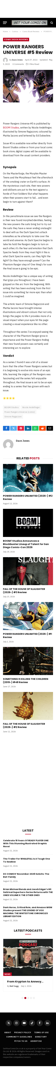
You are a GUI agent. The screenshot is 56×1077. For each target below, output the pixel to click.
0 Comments (18, 64)
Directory (41, 1037)
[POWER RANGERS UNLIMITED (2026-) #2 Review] (28, 478)
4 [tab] (31, 998)
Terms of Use (41, 1032)
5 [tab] (33, 998)
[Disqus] (28, 780)
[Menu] (5, 22)
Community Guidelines (19, 1037)
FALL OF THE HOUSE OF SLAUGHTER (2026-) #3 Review (24, 590)
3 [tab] (28, 998)
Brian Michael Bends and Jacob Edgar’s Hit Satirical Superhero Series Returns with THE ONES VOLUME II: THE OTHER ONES (28, 892)
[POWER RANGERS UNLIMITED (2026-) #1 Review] (28, 616)
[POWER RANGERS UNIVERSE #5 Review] (28, 86)
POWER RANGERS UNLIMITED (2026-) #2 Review (28, 497)
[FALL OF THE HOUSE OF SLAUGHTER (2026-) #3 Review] (28, 571)
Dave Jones (17, 60)
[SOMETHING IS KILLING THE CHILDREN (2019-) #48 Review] (28, 661)
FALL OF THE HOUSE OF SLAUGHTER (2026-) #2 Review (24, 725)
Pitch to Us (20, 1041)
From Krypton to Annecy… (25, 981)
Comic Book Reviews (16, 39)
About (7, 1032)
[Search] (51, 22)
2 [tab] (25, 998)
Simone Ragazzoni (13, 416)
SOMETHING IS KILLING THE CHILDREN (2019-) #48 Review (25, 680)
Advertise (36, 1041)
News (7, 974)
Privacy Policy (22, 1032)
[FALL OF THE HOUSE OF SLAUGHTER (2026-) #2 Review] (28, 706)
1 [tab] (22, 998)
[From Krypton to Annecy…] (28, 957)
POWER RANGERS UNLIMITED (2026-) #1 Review (27, 635)
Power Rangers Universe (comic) (19, 412)
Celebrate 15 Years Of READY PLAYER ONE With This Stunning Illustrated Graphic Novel (26, 843)
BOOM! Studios (11, 127)
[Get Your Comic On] (29, 23)
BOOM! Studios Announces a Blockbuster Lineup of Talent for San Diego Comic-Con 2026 (26, 544)
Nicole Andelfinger (31, 407)
